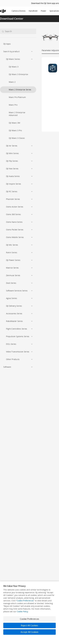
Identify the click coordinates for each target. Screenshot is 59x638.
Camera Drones (18, 11)
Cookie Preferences (25, 600)
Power (43, 11)
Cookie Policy (22, 611)
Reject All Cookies (29, 625)
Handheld (33, 11)
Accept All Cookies (29, 632)
